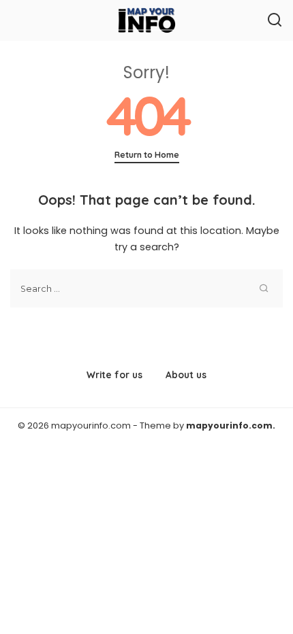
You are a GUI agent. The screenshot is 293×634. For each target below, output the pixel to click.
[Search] (274, 20)
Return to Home (146, 155)
